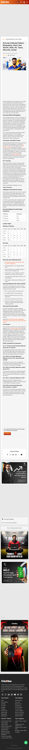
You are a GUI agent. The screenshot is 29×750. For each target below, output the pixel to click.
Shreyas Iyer (18, 705)
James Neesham (19, 714)
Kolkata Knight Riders (6, 726)
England (3, 709)
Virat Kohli (17, 702)
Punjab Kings (4, 729)
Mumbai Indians (5, 728)
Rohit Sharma (18, 700)
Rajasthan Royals (5, 731)
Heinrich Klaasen (19, 710)
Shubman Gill (18, 704)
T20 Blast (17, 732)
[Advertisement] (14, 21)
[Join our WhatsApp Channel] (26, 742)
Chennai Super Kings (6, 721)
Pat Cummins (18, 709)
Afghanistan (4, 715)
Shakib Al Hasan (19, 715)
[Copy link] (21, 454)
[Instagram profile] (16, 454)
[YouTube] (19, 454)
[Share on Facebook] (7, 454)
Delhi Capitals (4, 722)
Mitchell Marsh (18, 707)
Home (3, 39)
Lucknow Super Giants (6, 738)
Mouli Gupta (6, 53)
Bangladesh (4, 714)
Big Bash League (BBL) (21, 730)
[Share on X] (10, 454)
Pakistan (3, 707)
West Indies (4, 712)
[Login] (24, 2)
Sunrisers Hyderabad (6, 736)
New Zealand (4, 702)
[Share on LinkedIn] (13, 454)
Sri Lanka (3, 705)
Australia (3, 704)
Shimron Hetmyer (19, 712)
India (2, 700)
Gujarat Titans (4, 724)
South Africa (4, 710)
